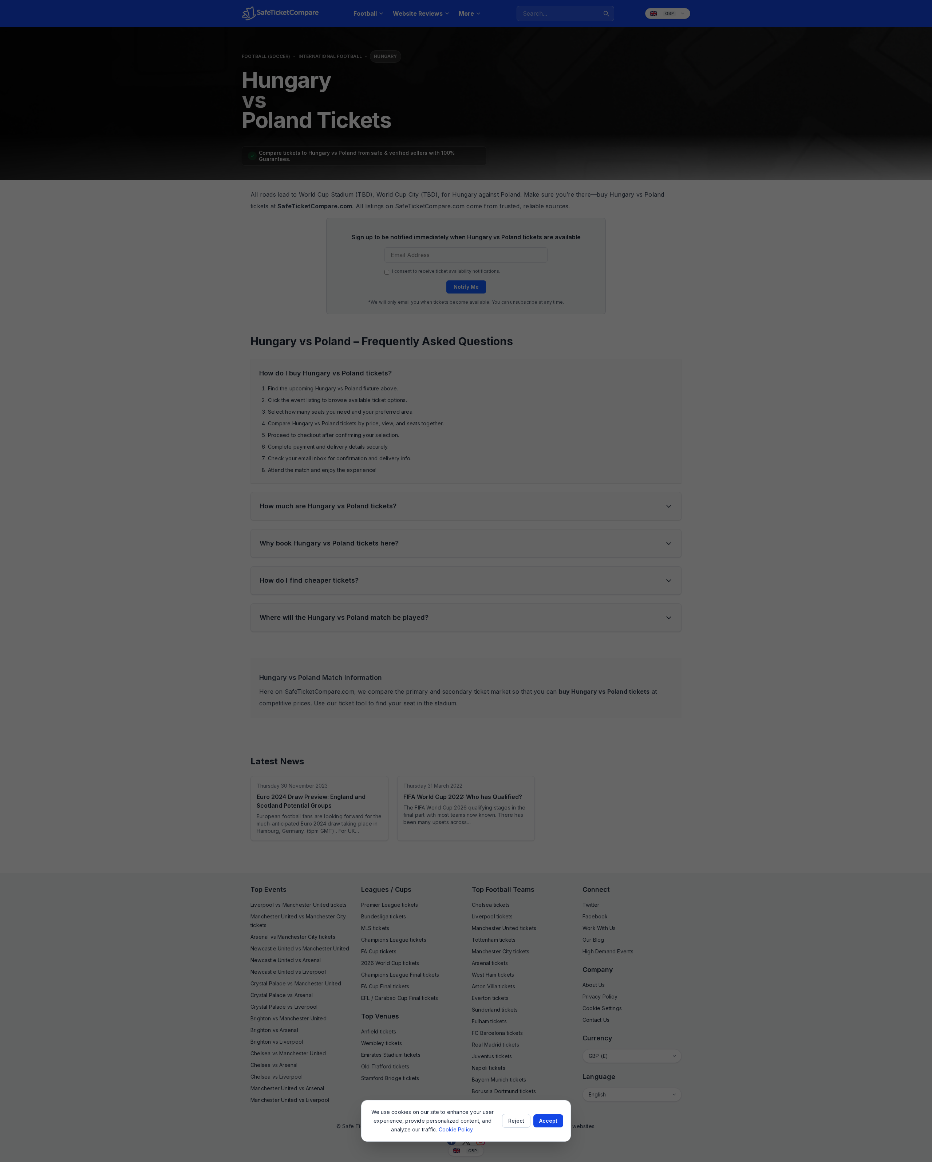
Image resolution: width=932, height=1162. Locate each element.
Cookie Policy (456, 1129)
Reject (516, 1121)
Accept (548, 1121)
